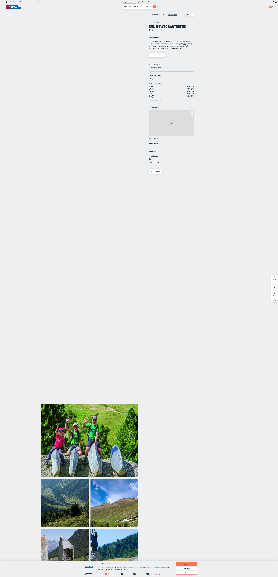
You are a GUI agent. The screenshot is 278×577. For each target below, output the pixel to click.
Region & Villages (156, 14)
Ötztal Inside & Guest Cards (24, 2)
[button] (171, 123)
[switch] (121, 574)
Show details (154, 574)
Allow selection (186, 568)
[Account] (276, 2)
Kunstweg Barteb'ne (172, 14)
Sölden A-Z (163, 14)
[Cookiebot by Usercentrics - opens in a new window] (88, 574)
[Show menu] (2, 6)
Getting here (37, 2)
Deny (186, 572)
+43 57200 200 (11, 2)
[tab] (130, 2)
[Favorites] (273, 2)
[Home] (149, 15)
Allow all (186, 564)
